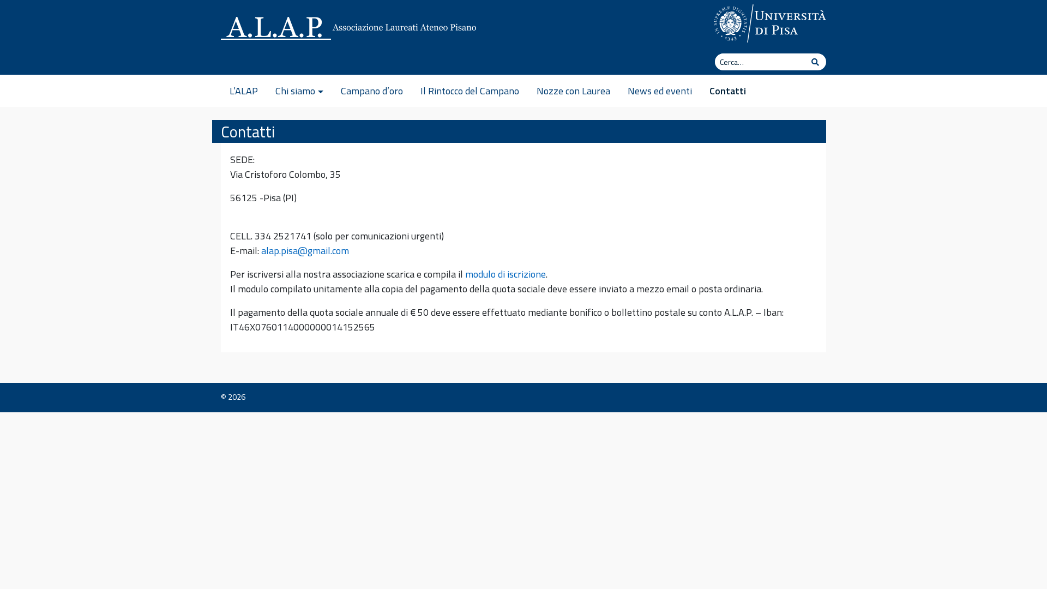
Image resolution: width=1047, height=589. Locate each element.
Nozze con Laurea (573, 90)
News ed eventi (660, 90)
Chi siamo (295, 90)
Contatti (727, 90)
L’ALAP (244, 90)
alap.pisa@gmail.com (305, 250)
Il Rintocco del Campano (469, 90)
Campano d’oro (372, 90)
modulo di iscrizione (505, 274)
